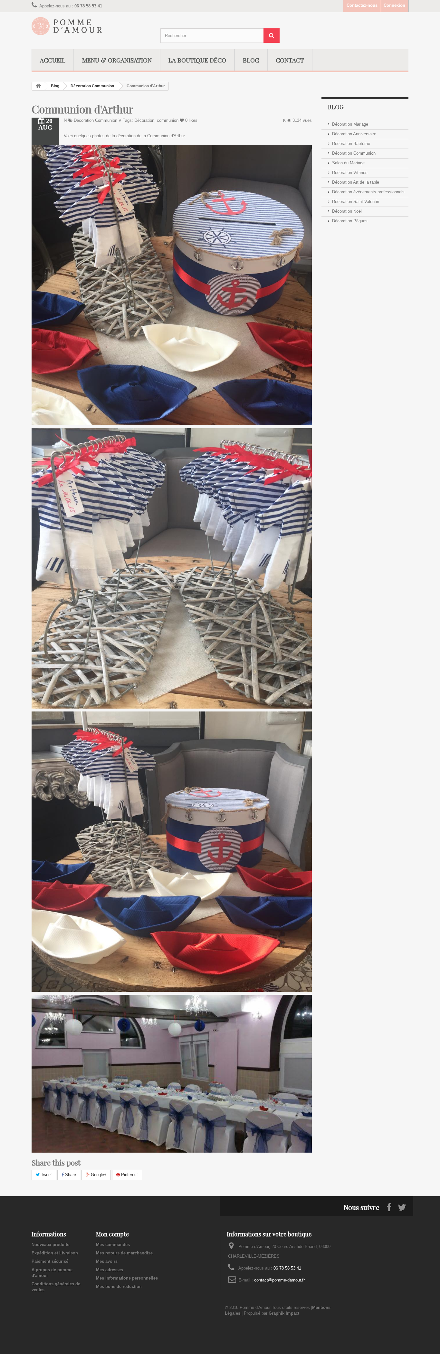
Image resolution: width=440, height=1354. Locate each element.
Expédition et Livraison (55, 1253)
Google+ (98, 1174)
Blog (55, 86)
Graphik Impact (284, 1313)
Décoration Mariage (350, 124)
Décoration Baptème (351, 143)
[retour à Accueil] (38, 86)
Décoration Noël (347, 211)
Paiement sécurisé (50, 1261)
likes (191, 120)
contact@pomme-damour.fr (279, 1280)
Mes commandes (113, 1244)
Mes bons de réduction (119, 1286)
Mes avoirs (107, 1261)
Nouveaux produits (50, 1244)
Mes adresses (109, 1269)
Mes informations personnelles (127, 1278)
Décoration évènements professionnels (368, 191)
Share (70, 1174)
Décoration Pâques (350, 220)
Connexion (394, 5)
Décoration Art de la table (355, 182)
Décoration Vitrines (350, 172)
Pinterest (129, 1174)
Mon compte (112, 1234)
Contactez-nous (362, 5)
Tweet (46, 1174)
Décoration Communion (92, 86)
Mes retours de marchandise (124, 1253)
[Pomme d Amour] (91, 26)
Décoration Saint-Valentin (355, 201)
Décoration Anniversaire (354, 133)
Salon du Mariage (348, 162)
